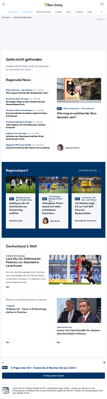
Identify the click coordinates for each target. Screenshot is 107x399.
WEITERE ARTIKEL (88, 170)
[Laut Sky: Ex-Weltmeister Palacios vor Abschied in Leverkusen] (75, 269)
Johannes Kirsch (72, 148)
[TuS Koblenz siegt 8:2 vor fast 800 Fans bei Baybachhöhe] (86, 184)
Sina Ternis (55, 221)
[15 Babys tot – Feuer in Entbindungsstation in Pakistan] (26, 299)
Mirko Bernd (80, 220)
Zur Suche (26, 69)
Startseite (6, 17)
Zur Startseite (13, 69)
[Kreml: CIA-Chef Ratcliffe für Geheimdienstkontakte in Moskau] (79, 310)
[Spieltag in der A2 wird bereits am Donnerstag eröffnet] (20, 184)
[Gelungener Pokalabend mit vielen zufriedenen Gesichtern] (53, 184)
